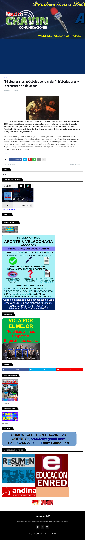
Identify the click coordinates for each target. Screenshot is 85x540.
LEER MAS (8, 154)
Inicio (5, 77)
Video (4, 174)
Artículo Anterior (10, 164)
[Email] (39, 159)
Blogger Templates (34, 534)
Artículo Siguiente (74, 164)
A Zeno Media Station (8, 209)
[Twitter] (25, 159)
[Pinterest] (30, 159)
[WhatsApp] (34, 159)
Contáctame (45, 537)
